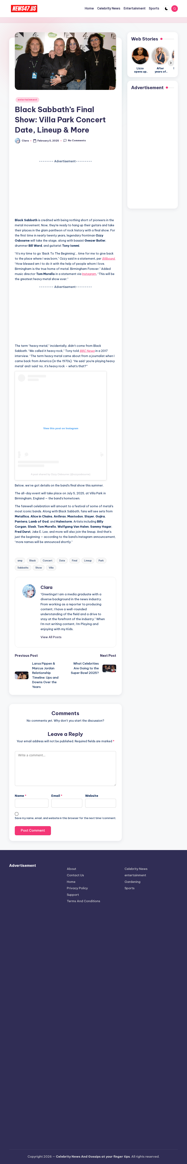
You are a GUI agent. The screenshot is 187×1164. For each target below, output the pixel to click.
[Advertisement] (65, 189)
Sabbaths (23, 567)
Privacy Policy (77, 888)
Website (91, 796)
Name (20, 796)
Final (74, 560)
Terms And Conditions (83, 901)
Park (101, 560)
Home (71, 882)
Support (73, 895)
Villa (51, 567)
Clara (46, 587)
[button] (51, 637)
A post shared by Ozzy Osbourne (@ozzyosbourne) (60, 474)
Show (38, 567)
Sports (130, 888)
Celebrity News (136, 869)
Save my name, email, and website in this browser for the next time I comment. (65, 818)
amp (20, 560)
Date (62, 560)
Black (32, 560)
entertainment (27, 99)
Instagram (89, 274)
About (71, 869)
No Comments (77, 140)
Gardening (132, 882)
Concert (47, 560)
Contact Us (75, 875)
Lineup (88, 560)
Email (56, 796)
